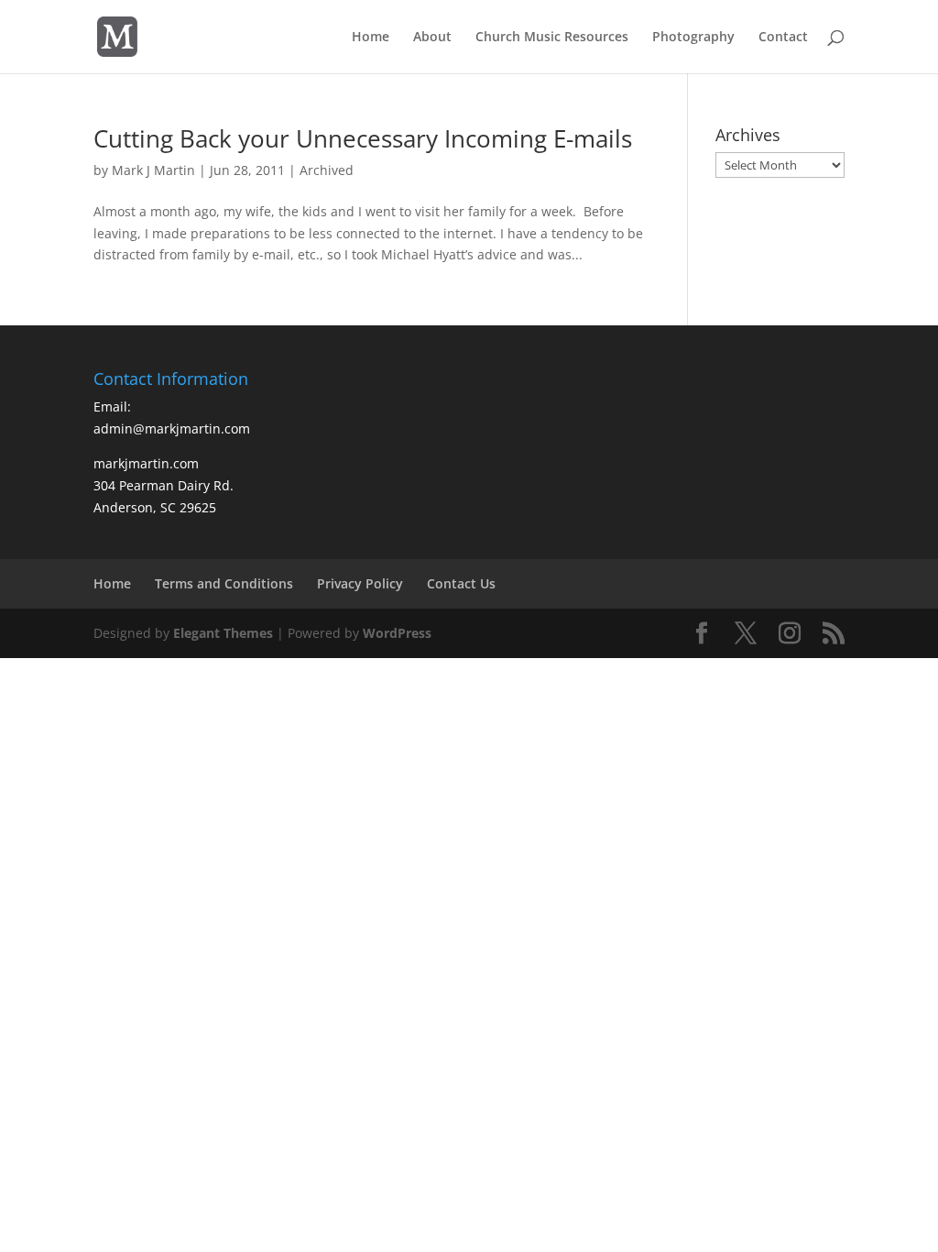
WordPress (397, 633)
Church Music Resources (551, 37)
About (432, 37)
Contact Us (461, 583)
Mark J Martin (153, 170)
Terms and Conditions (224, 583)
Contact (783, 37)
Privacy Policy (360, 583)
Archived (327, 170)
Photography (693, 37)
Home (370, 37)
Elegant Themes (223, 633)
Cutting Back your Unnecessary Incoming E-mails (362, 138)
